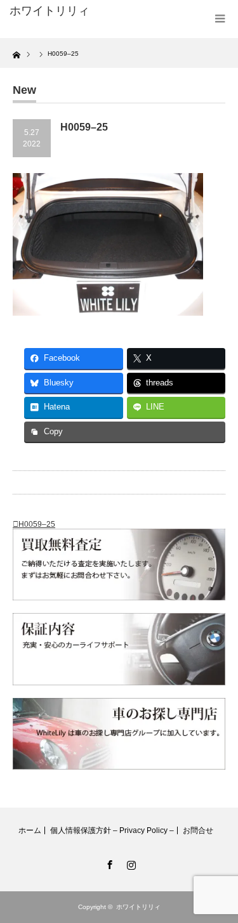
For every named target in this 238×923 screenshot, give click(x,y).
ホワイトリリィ (49, 10)
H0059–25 (36, 524)
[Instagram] (130, 862)
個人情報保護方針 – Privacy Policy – (112, 830)
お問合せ (198, 830)
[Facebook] (108, 862)
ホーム (29, 830)
